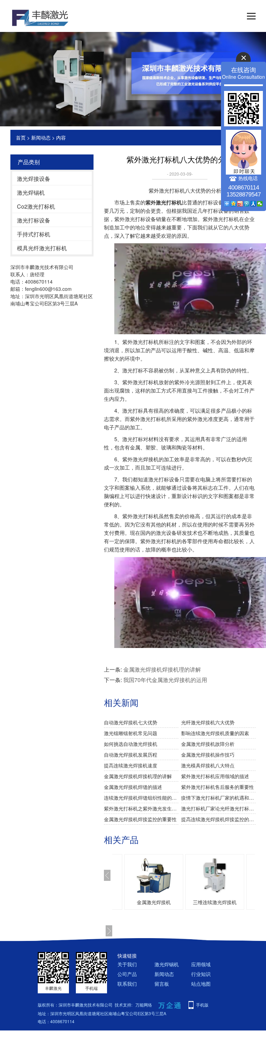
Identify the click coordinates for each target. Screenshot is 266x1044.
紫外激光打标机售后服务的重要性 (217, 786)
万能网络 (143, 1005)
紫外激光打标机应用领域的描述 (215, 776)
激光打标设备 (33, 220)
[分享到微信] (260, 204)
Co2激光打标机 (36, 206)
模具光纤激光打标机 (42, 248)
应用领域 (201, 964)
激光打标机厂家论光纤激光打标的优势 (218, 808)
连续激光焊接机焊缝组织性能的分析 (141, 797)
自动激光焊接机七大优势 (130, 722)
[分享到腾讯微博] (247, 204)
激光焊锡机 (31, 192)
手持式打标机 (33, 234)
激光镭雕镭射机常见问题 (130, 733)
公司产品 (127, 973)
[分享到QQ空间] (234, 204)
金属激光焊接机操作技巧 (207, 754)
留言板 (161, 983)
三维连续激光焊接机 (215, 902)
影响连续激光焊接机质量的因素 (215, 733)
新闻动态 (41, 137)
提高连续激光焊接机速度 (130, 765)
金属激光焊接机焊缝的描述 (133, 786)
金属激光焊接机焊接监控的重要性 (140, 819)
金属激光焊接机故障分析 (207, 743)
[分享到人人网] (253, 204)
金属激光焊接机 (154, 902)
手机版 (202, 1005)
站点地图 (201, 983)
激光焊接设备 (33, 179)
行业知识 (201, 973)
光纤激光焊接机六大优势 (207, 722)
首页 (21, 137)
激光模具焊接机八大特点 (207, 765)
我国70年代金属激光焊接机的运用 (165, 680)
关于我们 (127, 964)
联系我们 (127, 983)
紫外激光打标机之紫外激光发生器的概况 (141, 808)
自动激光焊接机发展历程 (130, 754)
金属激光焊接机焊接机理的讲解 (162, 669)
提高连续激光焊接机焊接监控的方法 (218, 819)
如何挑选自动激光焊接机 (130, 743)
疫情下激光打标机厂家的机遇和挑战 (218, 797)
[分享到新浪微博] (240, 204)
